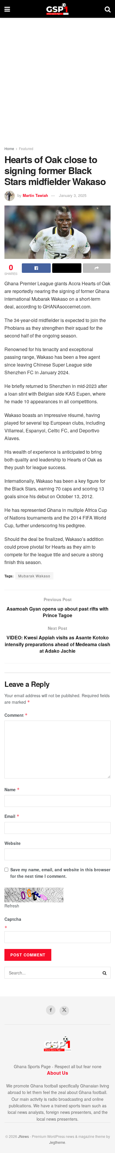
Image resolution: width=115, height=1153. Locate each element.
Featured (26, 148)
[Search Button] (108, 9)
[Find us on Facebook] (50, 1010)
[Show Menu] (7, 9)
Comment (16, 715)
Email (11, 816)
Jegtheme (57, 1142)
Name (12, 789)
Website (12, 843)
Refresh (11, 906)
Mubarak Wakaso (34, 575)
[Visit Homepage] (57, 9)
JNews (23, 1136)
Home (9, 148)
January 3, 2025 (72, 195)
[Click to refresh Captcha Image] (33, 895)
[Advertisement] (57, 78)
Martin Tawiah (35, 195)
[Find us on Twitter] (64, 1010)
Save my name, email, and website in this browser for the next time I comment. (60, 873)
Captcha (12, 919)
